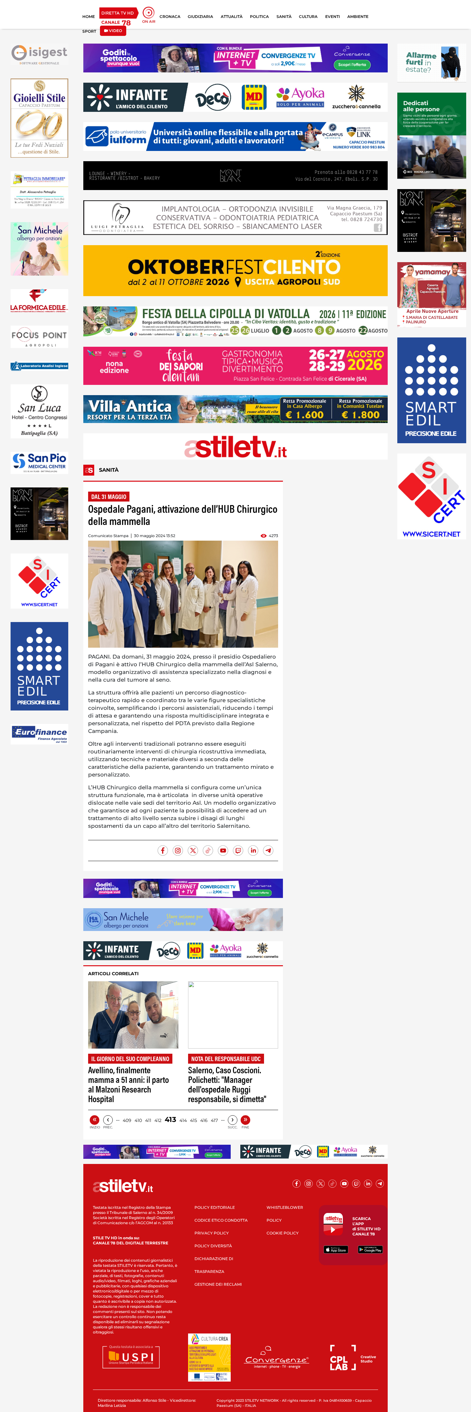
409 (127, 1120)
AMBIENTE (357, 16)
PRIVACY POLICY (211, 1233)
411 (148, 1120)
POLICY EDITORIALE (214, 1207)
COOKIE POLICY (283, 1233)
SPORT (89, 31)
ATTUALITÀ (232, 16)
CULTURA (308, 16)
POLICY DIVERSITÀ (213, 1245)
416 (204, 1120)
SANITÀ (284, 16)
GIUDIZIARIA (200, 16)
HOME (88, 16)
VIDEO (115, 30)
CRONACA (170, 16)
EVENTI (332, 16)
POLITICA (259, 16)
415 (193, 1120)
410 (138, 1120)
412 (157, 1120)
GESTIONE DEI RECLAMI (218, 1284)
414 (183, 1120)
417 (214, 1120)
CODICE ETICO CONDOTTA (221, 1220)
